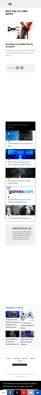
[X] (17, 392)
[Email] (30, 392)
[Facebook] (10, 392)
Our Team (16, 358)
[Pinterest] (23, 392)
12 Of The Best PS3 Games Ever (19, 218)
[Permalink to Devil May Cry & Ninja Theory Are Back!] (20, 38)
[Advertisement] (20, 98)
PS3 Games (9, 41)
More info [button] (29, 386)
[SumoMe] (37, 392)
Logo (3, 4)
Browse (10, 3)
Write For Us (22, 228)
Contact (25, 358)
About (9, 358)
